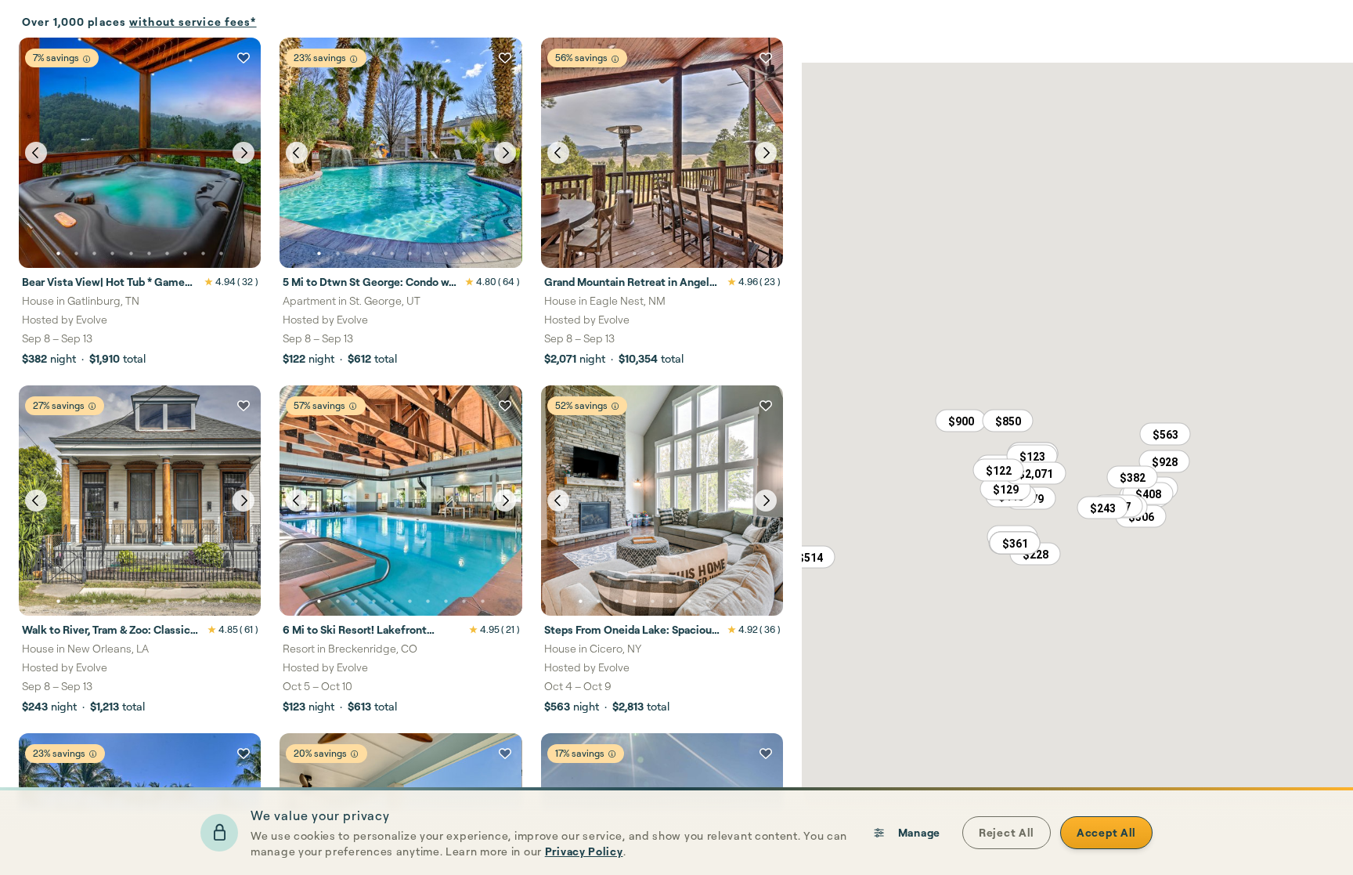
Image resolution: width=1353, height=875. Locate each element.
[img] (86, 59)
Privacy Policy (584, 851)
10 (221, 254)
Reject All (1006, 832)
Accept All (1106, 832)
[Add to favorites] (243, 58)
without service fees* (193, 21)
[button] (1132, 477)
